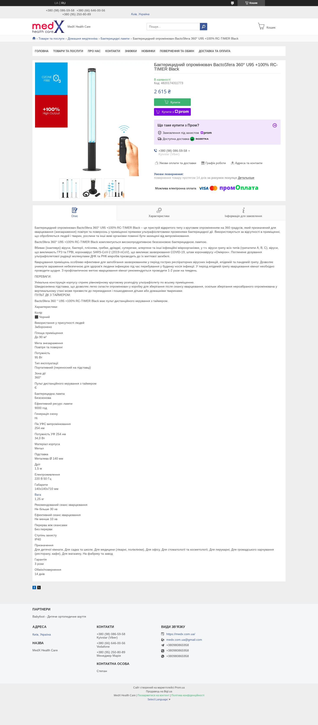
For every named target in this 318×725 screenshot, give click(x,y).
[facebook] (34, 588)
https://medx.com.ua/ (180, 634)
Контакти (112, 51)
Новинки (148, 51)
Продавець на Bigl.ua (159, 691)
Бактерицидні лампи (115, 38)
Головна (41, 51)
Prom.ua (180, 687)
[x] (39, 588)
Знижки (131, 51)
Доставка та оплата (214, 51)
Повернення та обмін (177, 51)
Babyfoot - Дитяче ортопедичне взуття (59, 616)
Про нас (94, 51)
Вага (38, 494)
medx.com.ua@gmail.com (184, 639)
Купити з (168, 111)
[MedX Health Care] (48, 26)
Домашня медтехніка (83, 38)
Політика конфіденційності (187, 695)
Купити (175, 102)
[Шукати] (203, 26)
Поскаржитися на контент (153, 695)
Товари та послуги (51, 38)
